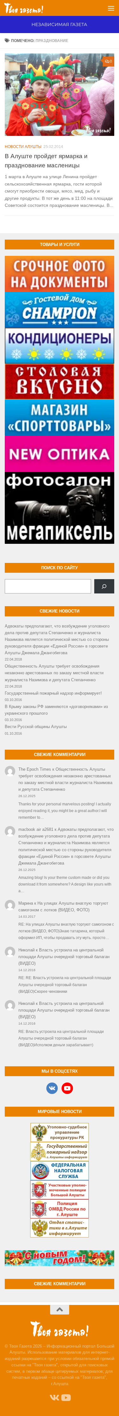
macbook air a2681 (35, 829)
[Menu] (111, 8)
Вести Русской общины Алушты (36, 726)
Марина (25, 903)
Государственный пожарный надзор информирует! (53, 693)
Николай (26, 950)
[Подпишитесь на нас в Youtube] (65, 1397)
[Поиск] (104, 586)
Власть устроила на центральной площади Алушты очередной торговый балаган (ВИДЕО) (63, 957)
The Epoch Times (34, 769)
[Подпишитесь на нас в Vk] (54, 1397)
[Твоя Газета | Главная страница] (30, 8)
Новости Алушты (23, 146)
